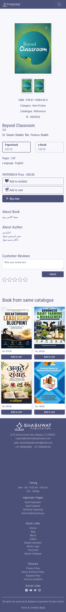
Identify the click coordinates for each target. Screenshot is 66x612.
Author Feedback (33, 553)
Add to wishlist (18, 181)
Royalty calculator (33, 542)
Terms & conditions (33, 579)
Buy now (14, 198)
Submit (52, 274)
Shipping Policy (33, 575)
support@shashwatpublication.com (33, 438)
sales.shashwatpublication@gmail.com (33, 442)
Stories (33, 528)
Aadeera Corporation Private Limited (46, 601)
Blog (33, 531)
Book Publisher (33, 506)
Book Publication (33, 502)
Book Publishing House (33, 513)
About (33, 535)
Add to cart (16, 190)
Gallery (33, 539)
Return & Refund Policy (33, 572)
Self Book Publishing (33, 509)
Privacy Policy (33, 568)
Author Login (33, 546)
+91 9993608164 (42, 447)
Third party (33, 550)
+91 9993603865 (23, 447)
